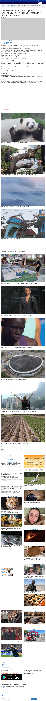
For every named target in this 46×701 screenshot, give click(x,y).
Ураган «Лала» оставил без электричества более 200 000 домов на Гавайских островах (18, 174)
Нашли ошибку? (6, 667)
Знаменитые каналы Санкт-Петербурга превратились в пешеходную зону (17, 448)
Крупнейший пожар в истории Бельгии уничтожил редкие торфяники (15, 206)
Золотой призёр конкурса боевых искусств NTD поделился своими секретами (33, 485)
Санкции (14, 455)
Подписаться (34, 698)
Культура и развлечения (34, 563)
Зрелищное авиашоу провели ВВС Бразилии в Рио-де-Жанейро (13, 251)
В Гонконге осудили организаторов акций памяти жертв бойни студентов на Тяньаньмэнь (10, 464)
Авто (34, 629)
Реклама (4, 665)
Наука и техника (34, 529)
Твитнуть (6, 43)
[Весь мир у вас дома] (1, 598)
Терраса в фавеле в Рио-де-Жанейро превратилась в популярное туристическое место (18, 411)
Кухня (34, 611)
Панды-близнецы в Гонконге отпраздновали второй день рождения (14, 142)
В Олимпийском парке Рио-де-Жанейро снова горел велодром (13, 379)
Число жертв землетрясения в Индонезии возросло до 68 (12, 238)
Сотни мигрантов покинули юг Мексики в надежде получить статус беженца (10, 471)
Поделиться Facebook (9, 40)
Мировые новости (6, 5)
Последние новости (12, 462)
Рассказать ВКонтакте (9, 42)
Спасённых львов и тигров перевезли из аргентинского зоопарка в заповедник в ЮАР (9, 477)
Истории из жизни (34, 507)
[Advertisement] (15, 96)
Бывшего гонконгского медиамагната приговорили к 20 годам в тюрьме (17, 450)
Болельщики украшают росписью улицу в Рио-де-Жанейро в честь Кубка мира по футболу (19, 283)
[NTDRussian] (1, 596)
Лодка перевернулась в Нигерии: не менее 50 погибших (11, 486)
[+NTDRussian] (1, 602)
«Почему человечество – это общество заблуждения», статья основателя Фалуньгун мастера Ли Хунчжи (34, 470)
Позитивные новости (12, 496)
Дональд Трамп (10, 455)
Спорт (12, 5)
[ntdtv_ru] (1, 605)
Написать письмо (28, 674)
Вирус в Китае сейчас (12, 459)
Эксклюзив (34, 489)
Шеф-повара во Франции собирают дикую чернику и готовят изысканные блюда (33, 608)
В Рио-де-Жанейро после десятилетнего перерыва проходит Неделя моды (16, 315)
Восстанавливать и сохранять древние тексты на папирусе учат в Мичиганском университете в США (10, 492)
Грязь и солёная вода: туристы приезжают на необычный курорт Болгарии (32, 592)
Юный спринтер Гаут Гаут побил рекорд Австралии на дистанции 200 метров (16, 347)
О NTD (3, 663)
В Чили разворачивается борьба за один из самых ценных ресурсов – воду (16, 443)
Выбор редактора (34, 453)
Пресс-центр (5, 664)
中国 (41, 0)
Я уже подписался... (5, 700)
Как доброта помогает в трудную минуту (31, 526)
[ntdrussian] (1, 603)
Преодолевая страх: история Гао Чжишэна (32, 502)
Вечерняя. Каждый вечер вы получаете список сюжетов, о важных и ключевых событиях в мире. (23, 688)
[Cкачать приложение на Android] (11, 679)
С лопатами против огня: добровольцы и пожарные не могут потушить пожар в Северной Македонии (11, 483)
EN (39, 0)
